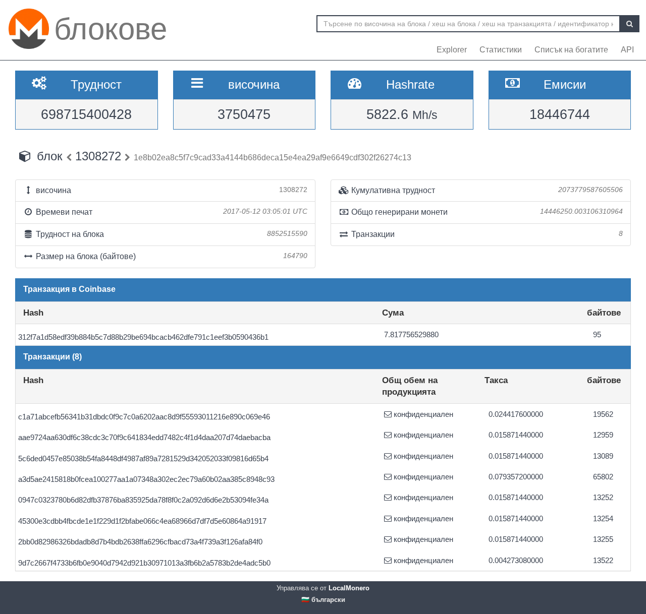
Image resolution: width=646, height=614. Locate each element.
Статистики (500, 49)
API (627, 49)
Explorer (452, 49)
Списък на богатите (571, 49)
